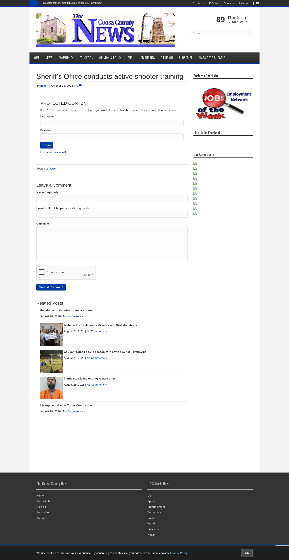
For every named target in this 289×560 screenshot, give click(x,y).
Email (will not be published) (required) (62, 208)
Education (86, 57)
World (151, 523)
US (149, 495)
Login (47, 145)
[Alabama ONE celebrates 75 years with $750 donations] (51, 334)
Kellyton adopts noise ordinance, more (66, 310)
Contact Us (199, 3)
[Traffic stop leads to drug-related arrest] (51, 387)
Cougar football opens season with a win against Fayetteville (105, 351)
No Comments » (73, 316)
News (48, 57)
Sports (151, 501)
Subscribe (229, 3)
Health (151, 534)
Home (35, 57)
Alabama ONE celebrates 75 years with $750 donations (100, 325)
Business (153, 529)
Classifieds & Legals (211, 57)
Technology (154, 512)
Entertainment (156, 506)
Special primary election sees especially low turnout (72, 2)
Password (46, 130)
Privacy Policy (178, 553)
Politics (151, 518)
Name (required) (47, 192)
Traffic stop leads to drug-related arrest (90, 378)
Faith (131, 57)
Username (47, 116)
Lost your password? (53, 152)
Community (66, 57)
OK (247, 553)
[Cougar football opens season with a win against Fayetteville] (51, 361)
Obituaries (147, 57)
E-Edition (214, 3)
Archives (243, 3)
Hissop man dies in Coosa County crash (67, 405)
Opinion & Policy (110, 57)
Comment (42, 223)
